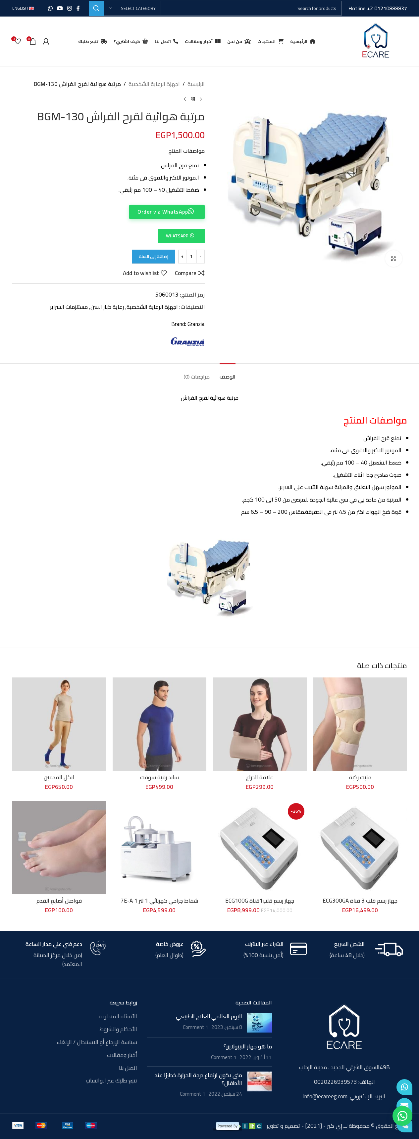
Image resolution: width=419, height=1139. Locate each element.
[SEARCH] (96, 8)
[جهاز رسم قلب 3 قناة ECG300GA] (360, 847)
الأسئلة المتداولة (118, 1017)
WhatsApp (177, 236)
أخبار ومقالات (122, 1055)
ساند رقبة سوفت (159, 777)
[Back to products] (193, 99)
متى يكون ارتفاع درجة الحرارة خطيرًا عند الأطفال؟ (198, 1079)
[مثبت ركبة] (360, 724)
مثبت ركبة (360, 777)
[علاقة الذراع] (260, 724)
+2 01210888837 (387, 8)
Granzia (196, 324)
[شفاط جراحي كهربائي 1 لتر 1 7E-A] (159, 847)
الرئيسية (196, 84)
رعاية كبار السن (107, 307)
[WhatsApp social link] (50, 8)
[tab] (228, 373)
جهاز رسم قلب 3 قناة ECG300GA (360, 900)
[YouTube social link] (60, 8)
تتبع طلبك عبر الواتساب (111, 1081)
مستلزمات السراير (69, 307)
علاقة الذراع (259, 777)
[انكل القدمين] (59, 724)
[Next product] (185, 99)
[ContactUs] (404, 1106)
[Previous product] (201, 99)
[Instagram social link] (69, 8)
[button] (181, 235)
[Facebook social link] (78, 8)
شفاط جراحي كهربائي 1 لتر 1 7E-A (159, 900)
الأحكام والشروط (118, 1030)
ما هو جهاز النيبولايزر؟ (248, 1046)
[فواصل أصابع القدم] (59, 847)
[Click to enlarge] (393, 258)
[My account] (46, 41)
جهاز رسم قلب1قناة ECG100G (259, 900)
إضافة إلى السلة (153, 256)
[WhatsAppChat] (404, 1087)
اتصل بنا (128, 1068)
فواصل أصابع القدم (59, 900)
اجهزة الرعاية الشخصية (154, 84)
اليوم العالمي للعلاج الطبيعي (209, 1016)
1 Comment (195, 1027)
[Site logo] (375, 40)
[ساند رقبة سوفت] (159, 724)
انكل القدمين (59, 777)
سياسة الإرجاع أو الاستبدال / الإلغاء (97, 1042)
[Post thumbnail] (259, 1023)
